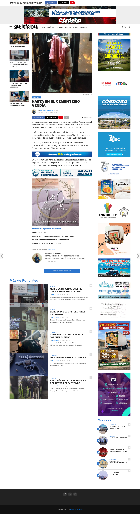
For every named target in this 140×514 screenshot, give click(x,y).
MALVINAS (83, 27)
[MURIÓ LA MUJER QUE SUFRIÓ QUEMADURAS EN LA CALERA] (19, 61)
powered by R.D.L (76, 509)
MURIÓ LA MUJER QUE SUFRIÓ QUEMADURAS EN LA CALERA (19, 64)
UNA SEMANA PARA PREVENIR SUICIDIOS (17, 104)
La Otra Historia (71, 27)
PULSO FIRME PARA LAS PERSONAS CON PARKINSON (18, 85)
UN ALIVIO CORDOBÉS (17, 46)
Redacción (55, 294)
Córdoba (59, 27)
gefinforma (51, 249)
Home (43, 27)
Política (50, 27)
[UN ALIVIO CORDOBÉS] (19, 44)
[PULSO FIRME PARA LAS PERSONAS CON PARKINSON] (19, 81)
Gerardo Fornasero (46, 110)
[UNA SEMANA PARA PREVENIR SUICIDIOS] (19, 101)
